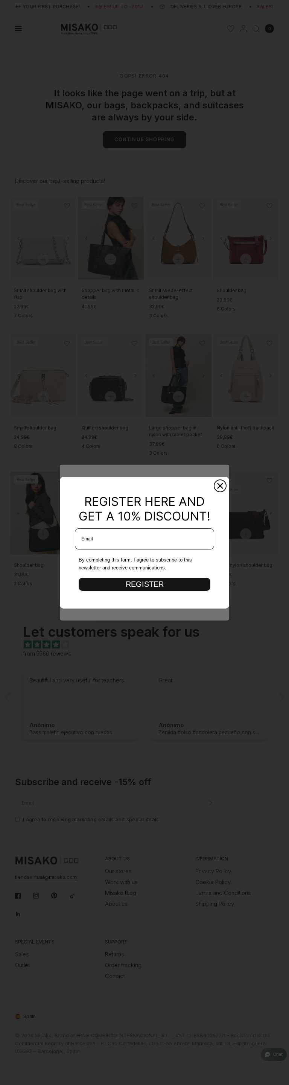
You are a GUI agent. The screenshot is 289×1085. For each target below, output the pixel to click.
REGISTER (145, 584)
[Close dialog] (220, 486)
